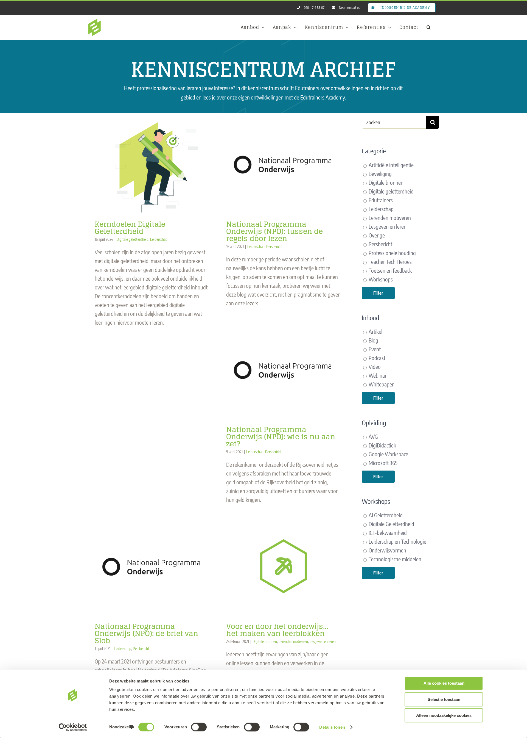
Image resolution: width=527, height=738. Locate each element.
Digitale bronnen (265, 641)
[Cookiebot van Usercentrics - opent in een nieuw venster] (73, 727)
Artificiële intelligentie (391, 164)
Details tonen (332, 727)
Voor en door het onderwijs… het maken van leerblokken (277, 630)
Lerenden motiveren (293, 641)
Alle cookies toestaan (444, 683)
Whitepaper (381, 384)
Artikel (375, 331)
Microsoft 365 (382, 462)
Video (374, 366)
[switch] (199, 727)
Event (374, 348)
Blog (373, 340)
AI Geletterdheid (385, 515)
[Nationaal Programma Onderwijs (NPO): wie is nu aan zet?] (283, 369)
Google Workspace (388, 453)
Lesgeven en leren (323, 641)
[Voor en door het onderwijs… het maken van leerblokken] (283, 566)
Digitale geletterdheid (132, 239)
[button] (429, 27)
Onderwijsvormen (387, 550)
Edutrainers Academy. (323, 97)
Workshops (380, 279)
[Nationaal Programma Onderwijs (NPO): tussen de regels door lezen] (283, 164)
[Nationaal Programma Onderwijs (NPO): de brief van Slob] (152, 566)
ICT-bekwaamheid (387, 532)
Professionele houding (392, 252)
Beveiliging (380, 173)
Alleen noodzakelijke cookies (444, 715)
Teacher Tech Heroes (390, 261)
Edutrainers (380, 200)
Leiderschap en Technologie (397, 541)
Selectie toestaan (444, 699)
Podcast (376, 357)
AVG (373, 436)
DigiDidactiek (382, 445)
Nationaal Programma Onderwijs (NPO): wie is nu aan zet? (280, 436)
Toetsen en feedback (390, 270)
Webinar (377, 375)
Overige (376, 235)
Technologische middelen (394, 558)
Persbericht (274, 246)
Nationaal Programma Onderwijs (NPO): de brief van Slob (146, 633)
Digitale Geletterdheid (391, 523)
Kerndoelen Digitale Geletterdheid (130, 228)
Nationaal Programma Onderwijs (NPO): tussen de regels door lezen (274, 231)
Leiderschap (158, 239)
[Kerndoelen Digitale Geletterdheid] (152, 164)
